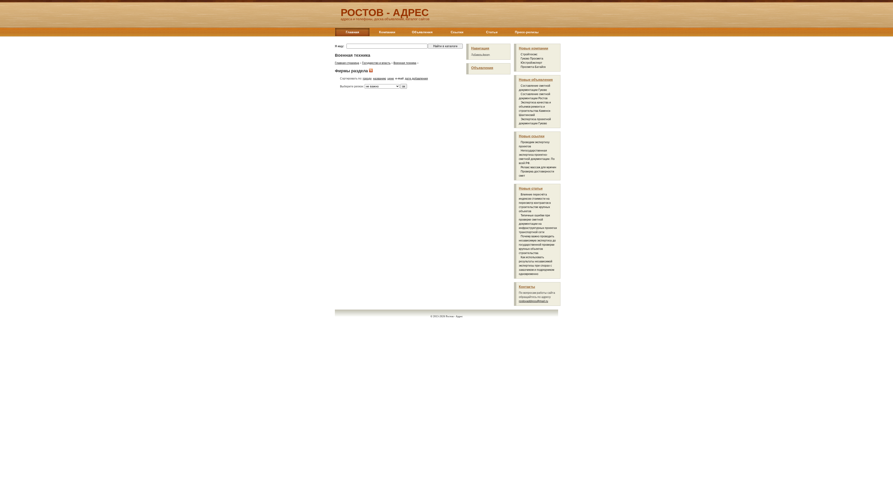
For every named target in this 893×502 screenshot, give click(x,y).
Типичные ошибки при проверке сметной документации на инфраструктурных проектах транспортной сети (538, 224)
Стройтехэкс (529, 54)
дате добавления (416, 78)
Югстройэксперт (531, 62)
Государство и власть (376, 63)
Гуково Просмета (532, 58)
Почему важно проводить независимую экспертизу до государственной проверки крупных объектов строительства (537, 245)
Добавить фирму (480, 54)
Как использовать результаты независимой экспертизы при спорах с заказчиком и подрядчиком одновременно (536, 266)
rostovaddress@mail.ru (533, 301)
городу (367, 78)
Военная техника (404, 63)
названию (379, 78)
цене (390, 78)
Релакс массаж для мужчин (538, 167)
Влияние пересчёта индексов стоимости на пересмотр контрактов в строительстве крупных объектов (535, 203)
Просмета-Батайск (533, 67)
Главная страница (347, 63)
